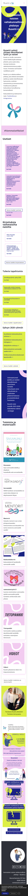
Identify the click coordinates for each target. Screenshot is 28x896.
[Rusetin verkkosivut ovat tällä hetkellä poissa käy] (14, 815)
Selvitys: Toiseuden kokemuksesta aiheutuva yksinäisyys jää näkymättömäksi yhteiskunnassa (12, 198)
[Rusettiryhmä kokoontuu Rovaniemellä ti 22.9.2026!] (14, 768)
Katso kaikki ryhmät (11, 366)
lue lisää (8, 169)
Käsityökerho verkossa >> (11, 345)
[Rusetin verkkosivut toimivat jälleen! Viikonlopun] (14, 791)
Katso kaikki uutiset (14, 210)
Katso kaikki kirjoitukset (15, 262)
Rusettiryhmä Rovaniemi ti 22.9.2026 (12, 299)
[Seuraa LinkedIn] (24, 866)
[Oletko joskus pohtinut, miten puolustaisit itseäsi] (14, 744)
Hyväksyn (5, 893)
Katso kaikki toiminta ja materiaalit (12, 681)
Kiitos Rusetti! (11, 235)
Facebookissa (11, 96)
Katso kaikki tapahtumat (13, 323)
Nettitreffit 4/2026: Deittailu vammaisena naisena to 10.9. (12, 288)
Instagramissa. (7, 98)
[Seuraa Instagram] (13, 866)
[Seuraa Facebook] (17, 866)
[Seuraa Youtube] (20, 866)
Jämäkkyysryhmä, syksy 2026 (12, 277)
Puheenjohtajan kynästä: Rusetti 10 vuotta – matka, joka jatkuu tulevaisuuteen (13, 248)
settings (3, 890)
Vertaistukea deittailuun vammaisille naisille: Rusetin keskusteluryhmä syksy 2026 (12, 311)
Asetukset (13, 893)
